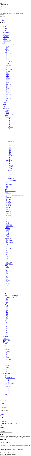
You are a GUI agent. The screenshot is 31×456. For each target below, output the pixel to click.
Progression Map (8, 71)
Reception (6, 194)
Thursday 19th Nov (8, 208)
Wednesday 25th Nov (9, 204)
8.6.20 (10, 174)
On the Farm (7, 267)
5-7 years (7, 112)
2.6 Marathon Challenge (8, 238)
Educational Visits (5, 337)
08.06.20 (7, 256)
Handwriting (6, 245)
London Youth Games (7, 228)
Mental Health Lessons (7, 233)
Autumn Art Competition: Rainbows (10, 378)
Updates (7, 239)
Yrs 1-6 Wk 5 (11, 168)
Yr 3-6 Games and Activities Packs (12, 180)
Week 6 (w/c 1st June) (10, 127)
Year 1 (10, 118)
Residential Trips (7, 349)
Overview (7, 58)
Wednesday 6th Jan (8, 197)
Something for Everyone (9, 224)
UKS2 (8, 380)
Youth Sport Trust (7, 227)
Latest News (4, 102)
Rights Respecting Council (6, 373)
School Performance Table (6, 41)
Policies (4, 38)
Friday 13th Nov (8, 212)
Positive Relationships (7, 229)
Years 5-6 (7, 235)
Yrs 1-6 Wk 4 (11, 167)
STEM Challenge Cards (9, 184)
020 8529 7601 (2, 414)
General (7, 266)
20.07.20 (7, 260)
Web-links (6, 237)
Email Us (3, 20)
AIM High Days (10, 61)
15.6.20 (7, 306)
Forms (4, 341)
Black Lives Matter (8, 263)
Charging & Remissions (6, 35)
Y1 (5, 286)
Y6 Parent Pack (7, 290)
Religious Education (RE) (8, 93)
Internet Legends (7, 110)
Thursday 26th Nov (8, 205)
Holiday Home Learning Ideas (7, 384)
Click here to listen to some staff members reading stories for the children (15, 195)
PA (2, 395)
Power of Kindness (7, 236)
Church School (5, 28)
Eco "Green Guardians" (9, 69)
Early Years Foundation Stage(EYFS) (9, 44)
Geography (6, 246)
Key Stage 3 (7, 223)
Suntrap (7, 186)
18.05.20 (7, 254)
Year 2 (10, 119)
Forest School (6, 62)
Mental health (8, 89)
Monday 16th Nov (8, 206)
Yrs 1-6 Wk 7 (11, 169)
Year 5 (10, 121)
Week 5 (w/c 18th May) (11, 122)
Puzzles (7, 182)
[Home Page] (2, 9)
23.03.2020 (7, 250)
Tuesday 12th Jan (8, 196)
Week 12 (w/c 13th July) (11, 155)
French (6, 64)
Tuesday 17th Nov (8, 207)
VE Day (7, 247)
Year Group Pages (5, 342)
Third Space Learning (9, 160)
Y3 (5, 292)
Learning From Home (9, 249)
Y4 (5, 288)
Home (2, 402)
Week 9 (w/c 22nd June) (11, 141)
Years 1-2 (7, 234)
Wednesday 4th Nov (8, 214)
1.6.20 (10, 173)
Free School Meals (5, 336)
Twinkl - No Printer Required (9, 240)
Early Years (7, 221)
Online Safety (5, 338)
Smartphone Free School (6, 108)
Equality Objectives (5, 36)
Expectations (6, 348)
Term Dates (4, 104)
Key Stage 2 (7, 232)
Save (6, 455)
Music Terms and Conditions (6, 340)
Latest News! (5, 396)
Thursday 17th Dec (8, 200)
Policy (7, 47)
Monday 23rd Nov (8, 203)
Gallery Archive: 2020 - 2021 (8, 377)
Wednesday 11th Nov (8, 211)
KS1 (5, 376)
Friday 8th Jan (8, 198)
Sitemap (3, 420)
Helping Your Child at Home (6, 109)
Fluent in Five (8, 386)
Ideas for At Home (8, 48)
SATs (7, 271)
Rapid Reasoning (10, 170)
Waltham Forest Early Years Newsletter (9, 297)
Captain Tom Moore (8, 261)
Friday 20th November (9, 209)
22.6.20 (10, 175)
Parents (3, 403)
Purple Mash (6, 244)
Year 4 (10, 120)
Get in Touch (1, 415)
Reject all (2, 455)
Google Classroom (7, 192)
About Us (3, 25)
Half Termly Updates (8, 359)
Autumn (6, 375)
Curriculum (3, 43)
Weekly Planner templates (9, 242)
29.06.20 (7, 258)
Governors (4, 30)
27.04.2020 (7, 252)
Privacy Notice (5, 39)
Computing (6, 49)
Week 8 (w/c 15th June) (11, 136)
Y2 (5, 287)
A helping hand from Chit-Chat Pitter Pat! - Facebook (11, 295)
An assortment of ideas (9, 243)
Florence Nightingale (8, 248)
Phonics (6, 188)
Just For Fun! (3, 404)
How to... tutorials (8, 193)
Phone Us (3, 19)
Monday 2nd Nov (8, 213)
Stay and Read (9, 60)
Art (5, 45)
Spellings (4, 374)
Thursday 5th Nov (8, 215)
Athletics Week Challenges (9, 226)
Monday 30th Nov (8, 201)
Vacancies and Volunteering (6, 32)
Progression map (8, 46)
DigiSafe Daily (6, 115)
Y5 (5, 289)
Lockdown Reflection (9, 262)
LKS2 (8, 379)
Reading (6, 189)
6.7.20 (7, 308)
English (6, 56)
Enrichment (7, 59)
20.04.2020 (7, 251)
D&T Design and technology (8, 52)
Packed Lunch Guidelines (6, 339)
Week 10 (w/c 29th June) (11, 146)
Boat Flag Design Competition (10, 383)
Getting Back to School (7, 298)
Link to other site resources (9, 114)
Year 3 (10, 124)
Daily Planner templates (9, 241)
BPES (7, 187)
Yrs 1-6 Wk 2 (11, 166)
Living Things (8, 283)
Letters (4, 106)
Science (6, 97)
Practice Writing (8, 280)
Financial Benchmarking (6, 37)
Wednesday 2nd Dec (8, 202)
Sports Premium (5, 42)
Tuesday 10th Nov (8, 210)
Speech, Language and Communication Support (10, 191)
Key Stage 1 (7, 222)
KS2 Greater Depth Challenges (11, 178)
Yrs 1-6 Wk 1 (11, 165)
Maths (5, 116)
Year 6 (10, 126)
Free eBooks (6, 190)
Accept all (4, 455)
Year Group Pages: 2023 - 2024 (8, 358)
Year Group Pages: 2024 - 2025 (8, 351)
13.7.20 (10, 177)
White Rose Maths (8, 117)
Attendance (4, 34)
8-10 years (7, 113)
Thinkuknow (6, 111)
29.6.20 (10, 176)
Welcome (4, 26)
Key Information (4, 33)
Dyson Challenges (8, 185)
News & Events (4, 101)
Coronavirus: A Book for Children (9, 264)
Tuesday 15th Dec (8, 199)
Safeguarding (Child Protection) (7, 40)
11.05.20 (7, 253)
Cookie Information (4, 421)
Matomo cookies (4, 445)
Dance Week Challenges (9, 225)
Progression (7, 50)
